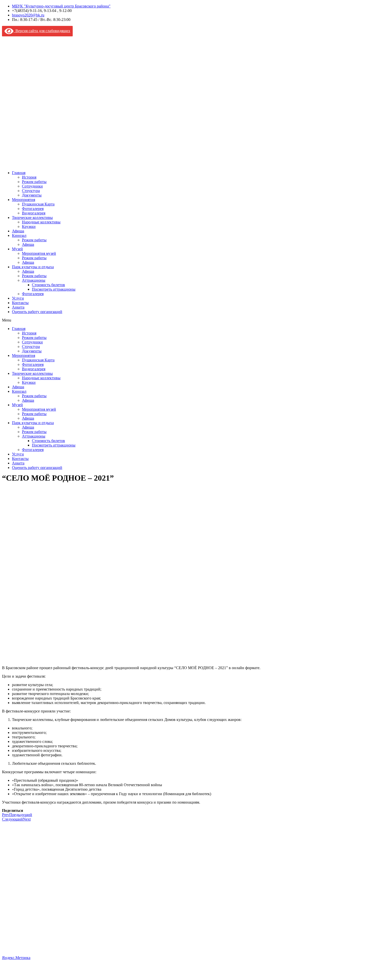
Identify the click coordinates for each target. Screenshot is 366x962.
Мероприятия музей (39, 253)
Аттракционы (33, 280)
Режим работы (34, 182)
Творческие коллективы (32, 217)
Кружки (29, 226)
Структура (31, 191)
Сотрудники (32, 186)
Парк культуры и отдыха (33, 267)
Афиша (18, 231)
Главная (18, 173)
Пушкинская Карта (38, 204)
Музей (17, 249)
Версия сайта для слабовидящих (41, 31)
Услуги (18, 298)
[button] (183, 320)
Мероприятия (23, 199)
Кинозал (19, 235)
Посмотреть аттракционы (53, 289)
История (29, 177)
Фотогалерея (33, 208)
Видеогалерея (33, 213)
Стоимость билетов (48, 285)
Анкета (18, 307)
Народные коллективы (41, 222)
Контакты (20, 303)
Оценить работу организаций (37, 312)
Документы (32, 195)
